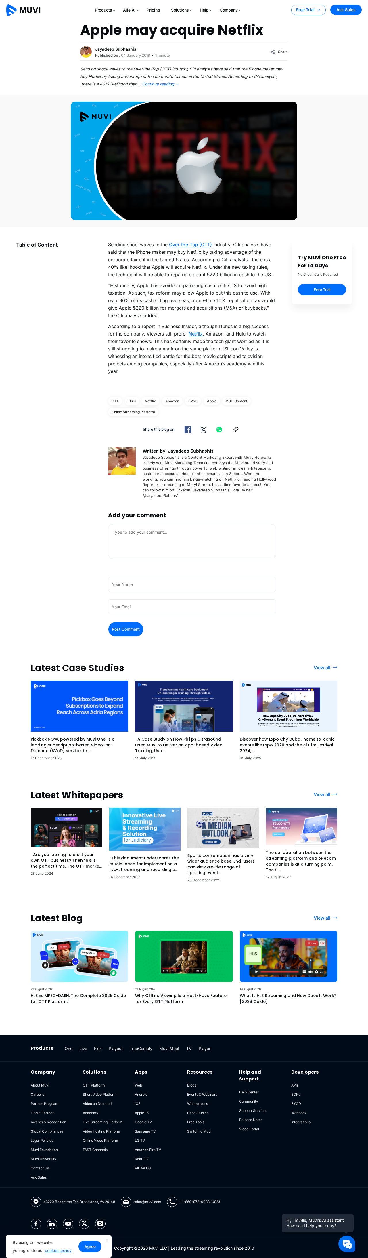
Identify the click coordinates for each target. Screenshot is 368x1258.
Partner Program (44, 1103)
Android (141, 1094)
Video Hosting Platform (101, 1131)
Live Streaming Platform (102, 1122)
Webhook (298, 1113)
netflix (150, 401)
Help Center (249, 1092)
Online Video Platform (100, 1140)
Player (204, 1048)
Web (138, 1085)
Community (248, 1101)
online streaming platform (133, 412)
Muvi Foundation (44, 1150)
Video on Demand (97, 1103)
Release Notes (250, 1120)
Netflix (196, 334)
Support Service (252, 1110)
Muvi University (43, 1159)
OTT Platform (94, 1085)
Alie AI (129, 9)
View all (322, 667)
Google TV (143, 1122)
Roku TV (142, 1159)
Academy (90, 1113)
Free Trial (305, 9)
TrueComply (141, 1048)
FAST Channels (95, 1150)
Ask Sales (346, 9)
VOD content (236, 401)
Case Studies (197, 1113)
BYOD (296, 1103)
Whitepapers (197, 1103)
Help (204, 9)
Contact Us (40, 1168)
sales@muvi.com (147, 1202)
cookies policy (58, 1250)
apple (211, 401)
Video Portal (249, 1129)
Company (229, 9)
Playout (116, 1048)
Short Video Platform (100, 1094)
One (68, 1048)
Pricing (153, 9)
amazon (172, 401)
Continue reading (160, 83)
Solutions (180, 9)
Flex (98, 1048)
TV (189, 1048)
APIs (294, 1085)
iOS (138, 1103)
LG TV (140, 1140)
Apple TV (142, 1113)
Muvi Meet (169, 1048)
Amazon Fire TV (148, 1150)
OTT (115, 401)
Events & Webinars (202, 1094)
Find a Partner (42, 1113)
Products (103, 9)
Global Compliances (47, 1131)
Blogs (191, 1085)
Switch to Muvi (199, 1131)
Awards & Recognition (48, 1122)
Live (83, 1048)
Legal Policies (42, 1140)
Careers (37, 1094)
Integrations (300, 1122)
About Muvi (40, 1085)
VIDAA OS (143, 1168)
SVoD (193, 401)
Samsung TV (145, 1131)
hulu (132, 401)
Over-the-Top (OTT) (190, 244)
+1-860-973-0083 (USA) (200, 1202)
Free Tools (195, 1122)
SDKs (295, 1094)
